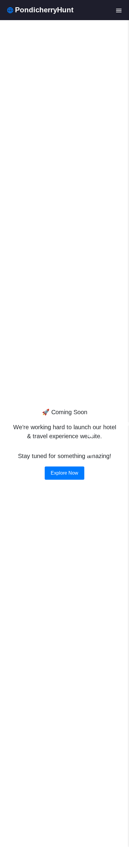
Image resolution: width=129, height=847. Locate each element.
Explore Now (64, 472)
